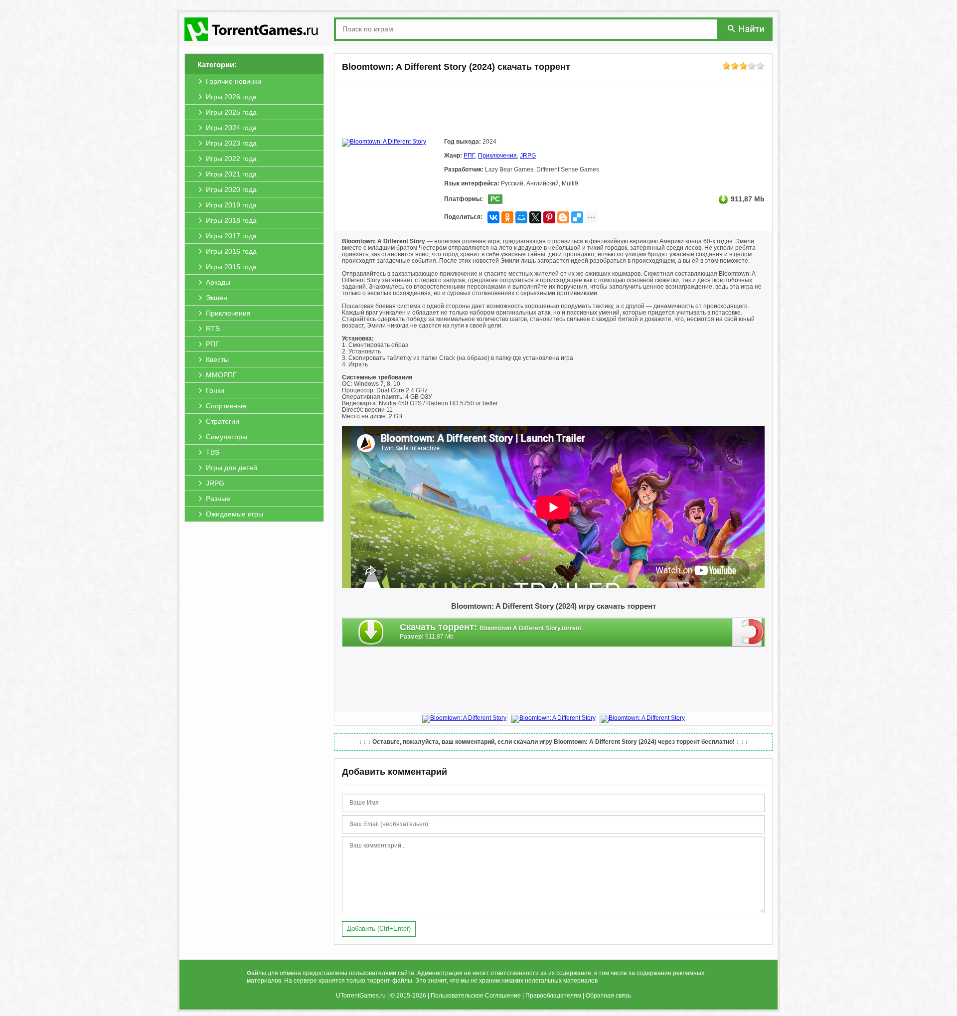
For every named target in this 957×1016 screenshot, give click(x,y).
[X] (535, 217)
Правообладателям (553, 995)
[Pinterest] (549, 217)
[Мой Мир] (521, 217)
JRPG (528, 155)
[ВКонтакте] (493, 217)
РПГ (469, 155)
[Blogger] (563, 217)
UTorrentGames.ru (361, 995)
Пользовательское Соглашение (476, 995)
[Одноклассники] (507, 217)
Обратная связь (608, 995)
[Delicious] (577, 217)
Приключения (497, 155)
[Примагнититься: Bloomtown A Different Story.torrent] (748, 631)
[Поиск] (747, 28)
